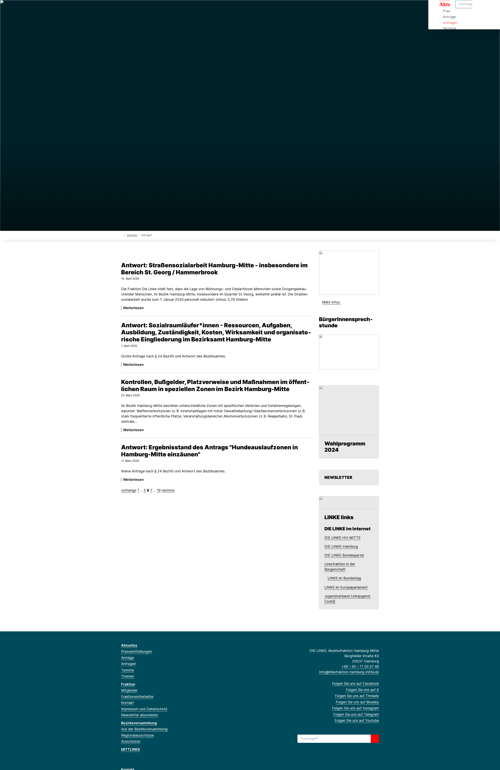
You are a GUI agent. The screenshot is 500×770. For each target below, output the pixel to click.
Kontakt (127, 703)
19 (159, 490)
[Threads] (136, 8)
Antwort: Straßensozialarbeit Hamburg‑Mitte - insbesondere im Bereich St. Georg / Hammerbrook (214, 269)
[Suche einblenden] (480, 8)
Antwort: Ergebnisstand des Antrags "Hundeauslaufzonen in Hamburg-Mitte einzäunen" (209, 451)
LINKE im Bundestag (344, 578)
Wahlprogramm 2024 (344, 446)
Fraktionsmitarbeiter (137, 697)
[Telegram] (155, 8)
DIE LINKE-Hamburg (341, 546)
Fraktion (128, 684)
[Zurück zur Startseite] (122, 235)
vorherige (128, 490)
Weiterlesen (133, 308)
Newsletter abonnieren (139, 715)
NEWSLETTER (338, 477)
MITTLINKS (130, 749)
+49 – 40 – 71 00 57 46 (360, 666)
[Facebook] (123, 8)
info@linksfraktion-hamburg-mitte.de (349, 672)
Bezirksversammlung (139, 723)
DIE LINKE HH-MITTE (342, 538)
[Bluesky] (142, 8)
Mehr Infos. (331, 302)
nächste (168, 490)
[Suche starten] (375, 739)
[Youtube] (162, 8)
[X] (130, 8)
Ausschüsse (130, 741)
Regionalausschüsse (137, 735)
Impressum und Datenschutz (144, 709)
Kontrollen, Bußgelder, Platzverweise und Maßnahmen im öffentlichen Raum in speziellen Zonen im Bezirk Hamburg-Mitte (215, 385)
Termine (449, 28)
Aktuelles (132, 235)
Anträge (449, 17)
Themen (127, 676)
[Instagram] (149, 8)
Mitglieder (129, 690)
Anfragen (450, 23)
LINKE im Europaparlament (346, 587)
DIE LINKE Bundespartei (344, 555)
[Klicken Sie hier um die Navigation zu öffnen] (492, 8)
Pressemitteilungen (136, 651)
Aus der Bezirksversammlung (144, 729)
